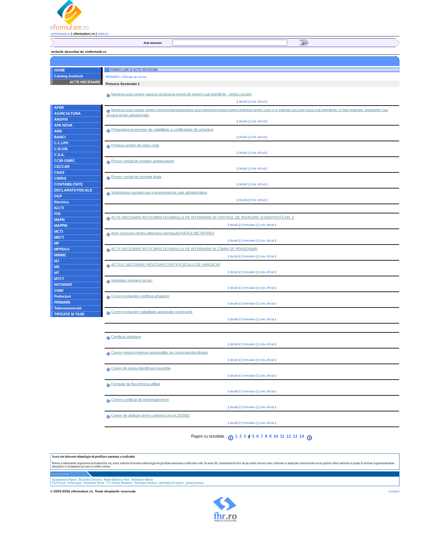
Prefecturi (62, 296)
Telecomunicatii (67, 308)
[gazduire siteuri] (225, 521)
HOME (59, 70)
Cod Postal (59, 483)
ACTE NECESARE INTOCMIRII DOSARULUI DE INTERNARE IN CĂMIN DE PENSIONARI (184, 249)
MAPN (59, 220)
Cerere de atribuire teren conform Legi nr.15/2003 (150, 415)
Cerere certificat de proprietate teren (140, 400)
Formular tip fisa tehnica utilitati (135, 384)
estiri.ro (103, 33)
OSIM (58, 290)
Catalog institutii (68, 76)
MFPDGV (62, 249)
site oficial (258, 101)
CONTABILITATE (68, 184)
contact (393, 491)
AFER (59, 107)
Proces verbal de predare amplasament (142, 161)
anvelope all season (171, 483)
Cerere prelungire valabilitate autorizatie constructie (152, 312)
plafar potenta (194, 483)
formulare (249, 225)
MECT (59, 237)
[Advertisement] (244, 15)
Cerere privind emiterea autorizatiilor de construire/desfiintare (159, 352)
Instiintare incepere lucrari (131, 280)
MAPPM (60, 226)
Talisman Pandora (145, 483)
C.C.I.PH (61, 143)
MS (56, 267)
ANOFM (61, 119)
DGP (58, 196)
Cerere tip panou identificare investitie (141, 368)
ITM (57, 214)
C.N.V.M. (61, 149)
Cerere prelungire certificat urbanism (140, 296)
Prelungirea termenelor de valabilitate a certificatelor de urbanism (162, 129)
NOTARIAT (63, 285)
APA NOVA (63, 125)
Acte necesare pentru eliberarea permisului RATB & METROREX (162, 233)
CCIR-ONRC (64, 161)
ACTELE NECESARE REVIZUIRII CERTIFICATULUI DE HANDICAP (165, 265)
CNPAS (60, 178)
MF (56, 243)
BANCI (60, 137)
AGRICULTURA (67, 113)
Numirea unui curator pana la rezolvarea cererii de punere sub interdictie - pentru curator (181, 94)
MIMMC (60, 255)
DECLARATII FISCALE (73, 190)
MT (56, 273)
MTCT (59, 279)
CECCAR (62, 166)
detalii (243, 101)
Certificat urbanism (126, 337)
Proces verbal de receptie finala (136, 177)
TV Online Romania (119, 483)
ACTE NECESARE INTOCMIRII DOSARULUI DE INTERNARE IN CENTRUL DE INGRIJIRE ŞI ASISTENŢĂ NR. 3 (202, 217)
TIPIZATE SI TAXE (69, 314)
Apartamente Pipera (64, 479)
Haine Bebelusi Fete (116, 479)
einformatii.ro (60, 33)
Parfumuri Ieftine (142, 479)
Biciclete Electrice (90, 479)
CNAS (59, 172)
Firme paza (74, 483)
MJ (56, 261)
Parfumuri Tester (94, 483)
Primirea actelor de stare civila (135, 145)
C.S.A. (59, 155)
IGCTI (59, 208)
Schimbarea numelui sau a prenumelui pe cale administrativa (159, 192)
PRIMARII (62, 302)
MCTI (58, 231)
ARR (58, 131)
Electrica (61, 202)
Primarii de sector (135, 77)
